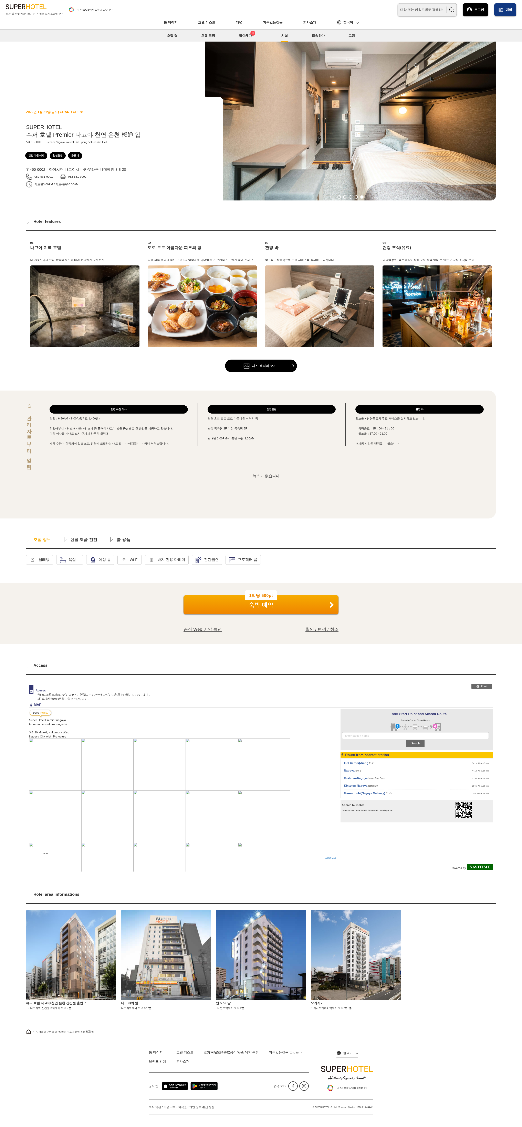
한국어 (348, 22)
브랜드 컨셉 (157, 1061)
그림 (351, 35)
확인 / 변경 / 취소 (321, 629)
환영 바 (75, 155)
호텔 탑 (172, 35)
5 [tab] (362, 197)
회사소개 (309, 22)
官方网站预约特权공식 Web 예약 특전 (231, 1052)
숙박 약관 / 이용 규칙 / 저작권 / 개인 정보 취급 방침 (182, 1107)
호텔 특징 (208, 35)
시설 (284, 35)
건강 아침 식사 (36, 155)
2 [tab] (344, 197)
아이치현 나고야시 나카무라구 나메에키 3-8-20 (87, 169)
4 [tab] (356, 197)
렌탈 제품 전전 (83, 539)
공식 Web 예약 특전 (203, 629)
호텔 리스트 (206, 22)
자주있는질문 (273, 22)
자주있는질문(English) (285, 1052)
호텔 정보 (42, 539)
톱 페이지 (171, 22)
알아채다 (246, 35)
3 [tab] (350, 197)
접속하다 (318, 35)
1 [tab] (339, 197)
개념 (239, 22)
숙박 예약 (261, 601)
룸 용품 (123, 539)
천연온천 (58, 155)
